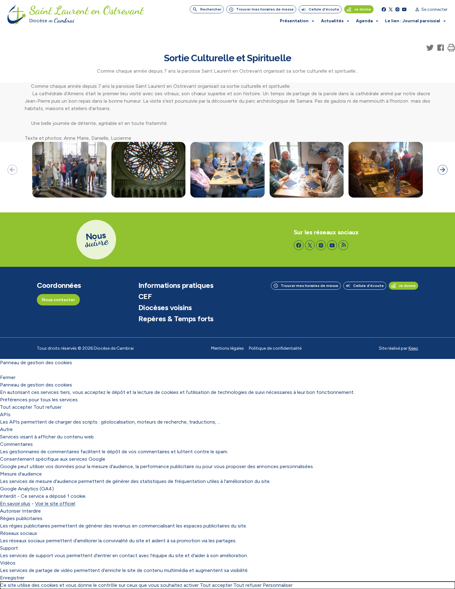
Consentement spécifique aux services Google (52, 459)
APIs (5, 414)
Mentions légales (227, 348)
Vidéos (7, 563)
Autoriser (10, 511)
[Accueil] (17, 15)
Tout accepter (16, 407)
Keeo (413, 348)
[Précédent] (12, 170)
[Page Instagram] (397, 9)
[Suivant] (443, 170)
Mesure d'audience (21, 474)
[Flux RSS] (343, 245)
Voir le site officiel (55, 503)
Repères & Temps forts (176, 318)
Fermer (7, 377)
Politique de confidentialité (275, 348)
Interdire (31, 511)
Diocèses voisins (165, 307)
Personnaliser (277, 585)
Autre (6, 429)
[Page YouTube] (404, 9)
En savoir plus (15, 503)
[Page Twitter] (390, 9)
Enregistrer (12, 578)
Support (9, 548)
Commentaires (16, 444)
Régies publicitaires (21, 518)
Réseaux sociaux (18, 533)
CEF (145, 296)
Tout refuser (47, 407)
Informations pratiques (175, 285)
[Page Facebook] (384, 9)
